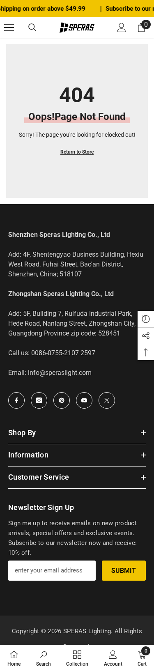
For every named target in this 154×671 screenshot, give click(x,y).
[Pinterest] (61, 400)
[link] (43, 657)
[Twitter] (107, 400)
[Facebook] (16, 400)
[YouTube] (84, 400)
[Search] (32, 27)
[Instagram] (39, 400)
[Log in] (121, 27)
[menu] (9, 27)
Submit (123, 570)
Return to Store (77, 152)
